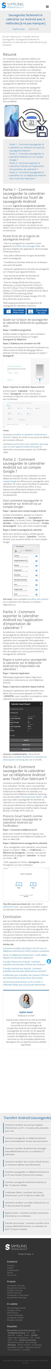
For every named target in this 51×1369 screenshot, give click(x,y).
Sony (33, 1333)
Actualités (26, 1349)
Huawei (19, 1335)
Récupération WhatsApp (16, 1297)
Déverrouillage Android (16, 1308)
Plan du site (11, 1275)
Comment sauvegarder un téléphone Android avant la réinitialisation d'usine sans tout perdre (26, 1140)
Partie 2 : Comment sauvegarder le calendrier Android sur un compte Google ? (26, 156)
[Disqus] (26, 1082)
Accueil (5, 36)
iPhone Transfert (24, 1345)
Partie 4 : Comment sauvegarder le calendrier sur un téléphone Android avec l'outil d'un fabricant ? (27, 175)
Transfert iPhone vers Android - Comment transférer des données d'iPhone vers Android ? (24, 963)
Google (37, 1337)
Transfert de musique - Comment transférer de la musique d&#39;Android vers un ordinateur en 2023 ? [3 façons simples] (27, 1226)
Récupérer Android (14, 1320)
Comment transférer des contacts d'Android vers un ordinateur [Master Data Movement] (27, 1163)
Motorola (11, 1335)
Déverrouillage (31, 1342)
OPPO (10, 1340)
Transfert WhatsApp (15, 1315)
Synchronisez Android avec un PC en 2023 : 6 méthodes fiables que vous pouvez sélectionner (24, 983)
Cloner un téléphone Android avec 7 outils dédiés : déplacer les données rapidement (25, 956)
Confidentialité (13, 1270)
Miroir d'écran (12, 1313)
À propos (10, 1265)
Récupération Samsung (16, 1288)
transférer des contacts (37, 599)
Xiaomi (26, 1335)
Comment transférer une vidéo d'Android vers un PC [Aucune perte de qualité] (27, 1204)
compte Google (10, 481)
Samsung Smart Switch (31, 797)
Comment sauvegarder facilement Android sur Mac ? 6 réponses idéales (25, 1184)
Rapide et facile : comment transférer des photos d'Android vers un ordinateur (27, 1214)
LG (38, 1330)
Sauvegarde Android (15, 1317)
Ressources (16, 36)
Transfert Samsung (14, 1290)
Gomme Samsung (14, 1293)
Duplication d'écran (33, 1347)
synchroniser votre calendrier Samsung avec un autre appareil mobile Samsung (25, 445)
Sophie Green (19, 29)
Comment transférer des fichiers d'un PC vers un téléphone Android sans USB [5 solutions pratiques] (26, 949)
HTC (28, 1333)
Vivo (15, 1340)
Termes (10, 1273)
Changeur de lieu (14, 1310)
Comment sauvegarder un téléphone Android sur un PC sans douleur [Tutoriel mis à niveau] (27, 1173)
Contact (10, 1268)
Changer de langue (24, 1254)
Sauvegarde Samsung (15, 1285)
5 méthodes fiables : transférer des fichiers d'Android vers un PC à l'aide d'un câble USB (24, 1194)
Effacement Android (16, 1342)
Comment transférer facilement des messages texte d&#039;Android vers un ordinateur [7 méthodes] (25, 1151)
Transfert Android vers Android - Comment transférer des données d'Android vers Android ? (25, 970)
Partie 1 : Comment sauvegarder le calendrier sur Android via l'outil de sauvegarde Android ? (26, 147)
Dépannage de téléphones (18, 1337)
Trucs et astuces (14, 1349)
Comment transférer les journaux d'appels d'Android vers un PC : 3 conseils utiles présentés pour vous (27, 1128)
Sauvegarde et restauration (18, 1295)
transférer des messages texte (26, 246)
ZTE (31, 1337)
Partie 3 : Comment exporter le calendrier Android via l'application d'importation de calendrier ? (26, 166)
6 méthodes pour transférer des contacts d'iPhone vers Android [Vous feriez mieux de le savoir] (25, 976)
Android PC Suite (10, 906)
